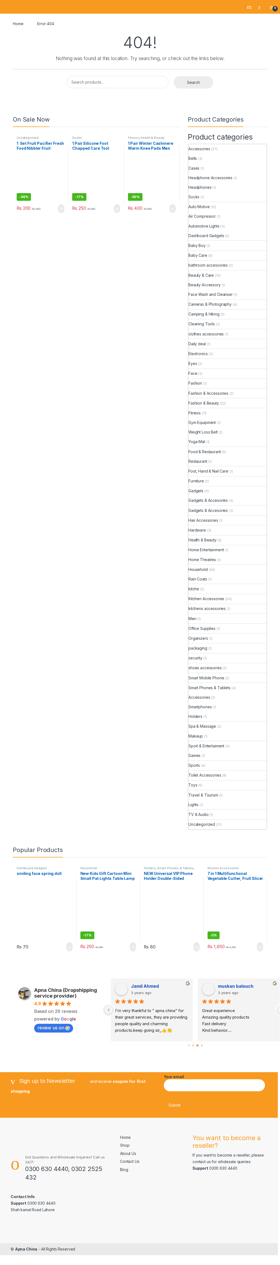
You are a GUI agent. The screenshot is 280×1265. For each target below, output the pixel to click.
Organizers (198, 638)
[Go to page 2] (197, 1045)
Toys (192, 785)
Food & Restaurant (204, 451)
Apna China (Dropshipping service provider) (65, 993)
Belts (192, 158)
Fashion (195, 383)
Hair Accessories (203, 520)
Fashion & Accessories (208, 393)
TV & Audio (198, 814)
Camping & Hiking (204, 314)
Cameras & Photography (210, 304)
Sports (194, 765)
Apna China (26, 1249)
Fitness (133, 138)
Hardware (197, 530)
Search (250, 7)
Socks (77, 138)
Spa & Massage (202, 726)
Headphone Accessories (210, 177)
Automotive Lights (204, 226)
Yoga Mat (196, 441)
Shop (124, 1145)
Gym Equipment (202, 422)
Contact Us (129, 1161)
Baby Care (197, 255)
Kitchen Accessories (206, 598)
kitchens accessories (207, 608)
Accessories (199, 148)
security (195, 658)
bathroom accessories (208, 265)
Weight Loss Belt (203, 432)
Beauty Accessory (204, 284)
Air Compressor (202, 216)
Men (192, 618)
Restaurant (197, 461)
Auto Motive (198, 206)
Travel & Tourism (203, 795)
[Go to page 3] (202, 1045)
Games (194, 755)
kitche (193, 588)
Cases (193, 168)
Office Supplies (201, 628)
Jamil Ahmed (145, 986)
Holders (195, 716)
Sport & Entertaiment (206, 746)
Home (18, 23)
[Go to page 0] (188, 1045)
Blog (124, 1169)
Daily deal (197, 343)
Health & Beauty (152, 138)
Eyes (192, 363)
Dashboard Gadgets (206, 235)
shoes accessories (205, 667)
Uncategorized (28, 138)
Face (192, 373)
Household (198, 569)
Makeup (195, 736)
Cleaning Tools (201, 324)
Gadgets (195, 490)
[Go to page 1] (193, 1045)
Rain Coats (197, 579)
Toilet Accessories (204, 775)
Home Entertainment (206, 549)
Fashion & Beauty (203, 403)
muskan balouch (235, 986)
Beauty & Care (201, 275)
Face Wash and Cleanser (210, 294)
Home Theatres (202, 559)
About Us (128, 1153)
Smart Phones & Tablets (209, 687)
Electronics (198, 353)
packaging (197, 648)
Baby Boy (197, 245)
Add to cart (61, 208)
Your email (174, 1076)
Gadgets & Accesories (208, 500)
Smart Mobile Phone (206, 678)
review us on (50, 1027)
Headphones (200, 187)
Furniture (196, 481)
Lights (193, 804)
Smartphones (200, 706)
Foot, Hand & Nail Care (208, 471)
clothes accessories (206, 334)
